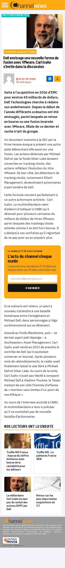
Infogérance (18, 545)
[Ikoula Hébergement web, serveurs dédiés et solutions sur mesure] (11, 543)
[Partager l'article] (57, 79)
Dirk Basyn (25, 82)
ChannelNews (28, 5)
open (5, 5)
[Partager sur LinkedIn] (49, 79)
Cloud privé (7, 545)
